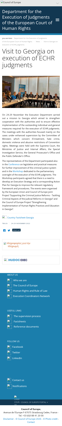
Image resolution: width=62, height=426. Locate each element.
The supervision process (27, 316)
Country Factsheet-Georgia (20, 217)
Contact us (18, 380)
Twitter (16, 352)
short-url (16, 230)
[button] (31, 3)
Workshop (18, 171)
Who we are (20, 280)
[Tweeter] (9, 230)
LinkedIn (17, 358)
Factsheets (20, 321)
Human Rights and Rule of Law (30, 290)
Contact (31, 422)
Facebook (17, 346)
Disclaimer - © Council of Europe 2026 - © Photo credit (30, 418)
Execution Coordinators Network (31, 296)
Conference (14, 164)
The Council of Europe (25, 285)
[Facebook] (4, 230)
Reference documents (26, 326)
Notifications (20, 386)
